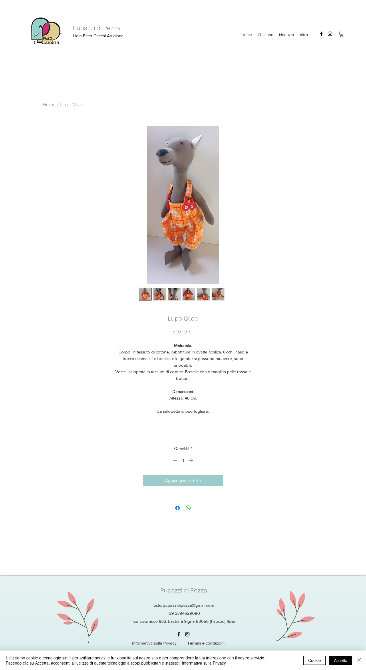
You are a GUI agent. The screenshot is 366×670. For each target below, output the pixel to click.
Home (49, 104)
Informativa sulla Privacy (204, 663)
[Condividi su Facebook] (177, 508)
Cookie (314, 660)
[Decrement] (174, 460)
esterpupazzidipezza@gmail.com (184, 605)
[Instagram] (330, 34)
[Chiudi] (359, 660)
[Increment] (192, 460)
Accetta (340, 660)
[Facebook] (321, 34)
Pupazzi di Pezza (96, 27)
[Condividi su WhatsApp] (188, 508)
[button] (341, 34)
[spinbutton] (183, 460)
